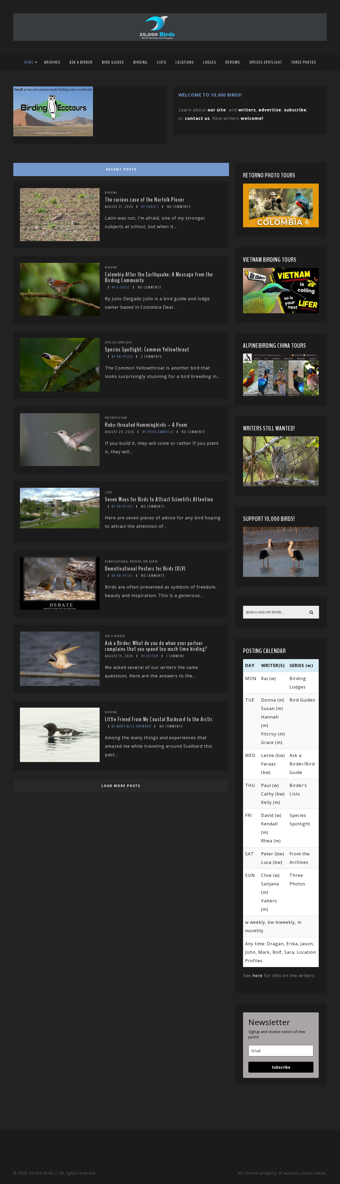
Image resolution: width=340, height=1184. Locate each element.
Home (28, 62)
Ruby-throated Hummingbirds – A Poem (146, 425)
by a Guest (121, 287)
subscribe (295, 110)
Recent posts (121, 169)
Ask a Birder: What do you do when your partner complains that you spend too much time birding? (156, 646)
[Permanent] (60, 239)
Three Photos (303, 62)
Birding (140, 62)
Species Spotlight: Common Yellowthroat (147, 350)
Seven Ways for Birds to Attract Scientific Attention (159, 499)
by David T (150, 206)
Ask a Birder (81, 62)
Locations (185, 62)
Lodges (209, 62)
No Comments (178, 206)
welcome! (252, 118)
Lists (161, 62)
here (257, 975)
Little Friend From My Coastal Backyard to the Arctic (158, 719)
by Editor (150, 656)
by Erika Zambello (158, 431)
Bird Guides (113, 62)
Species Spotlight (265, 62)
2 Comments (151, 356)
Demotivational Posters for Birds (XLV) (145, 569)
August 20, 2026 (119, 431)
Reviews (233, 62)
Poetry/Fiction (116, 418)
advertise (269, 110)
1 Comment (176, 656)
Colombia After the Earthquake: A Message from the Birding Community (159, 277)
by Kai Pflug (122, 356)
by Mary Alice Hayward (131, 726)
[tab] (120, 168)
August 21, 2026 (119, 206)
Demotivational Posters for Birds (131, 561)
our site (216, 110)
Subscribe (281, 1067)
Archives (52, 62)
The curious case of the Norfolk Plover (144, 200)
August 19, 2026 (119, 656)
